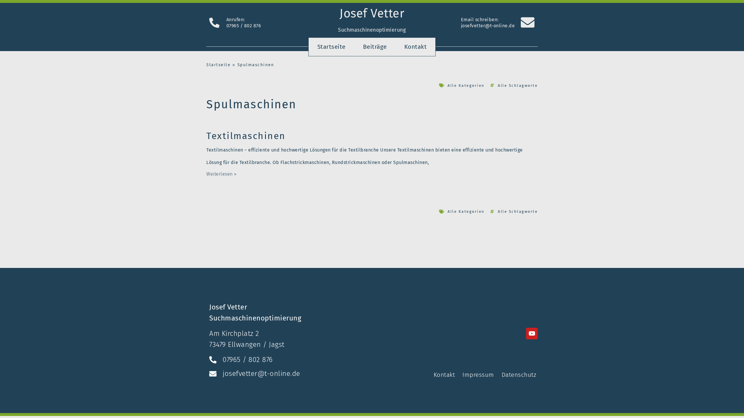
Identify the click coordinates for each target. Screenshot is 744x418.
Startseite (331, 47)
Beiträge (375, 47)
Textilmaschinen (246, 135)
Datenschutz (519, 375)
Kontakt (415, 47)
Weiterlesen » (221, 174)
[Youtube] (532, 333)
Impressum (478, 375)
